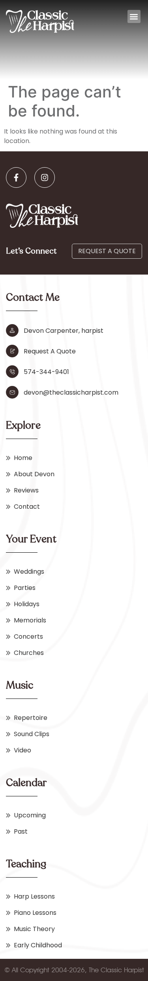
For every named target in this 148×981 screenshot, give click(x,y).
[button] (134, 16)
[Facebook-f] (16, 177)
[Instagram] (44, 177)
